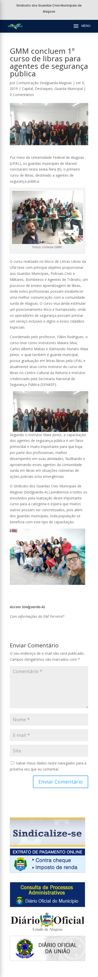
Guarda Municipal (69, 88)
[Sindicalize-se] (47, 845)
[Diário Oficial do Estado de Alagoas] (47, 932)
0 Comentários (22, 94)
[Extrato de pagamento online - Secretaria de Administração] (47, 871)
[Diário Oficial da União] (47, 959)
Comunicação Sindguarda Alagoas (44, 82)
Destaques (44, 88)
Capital (27, 88)
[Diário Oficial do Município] (47, 905)
